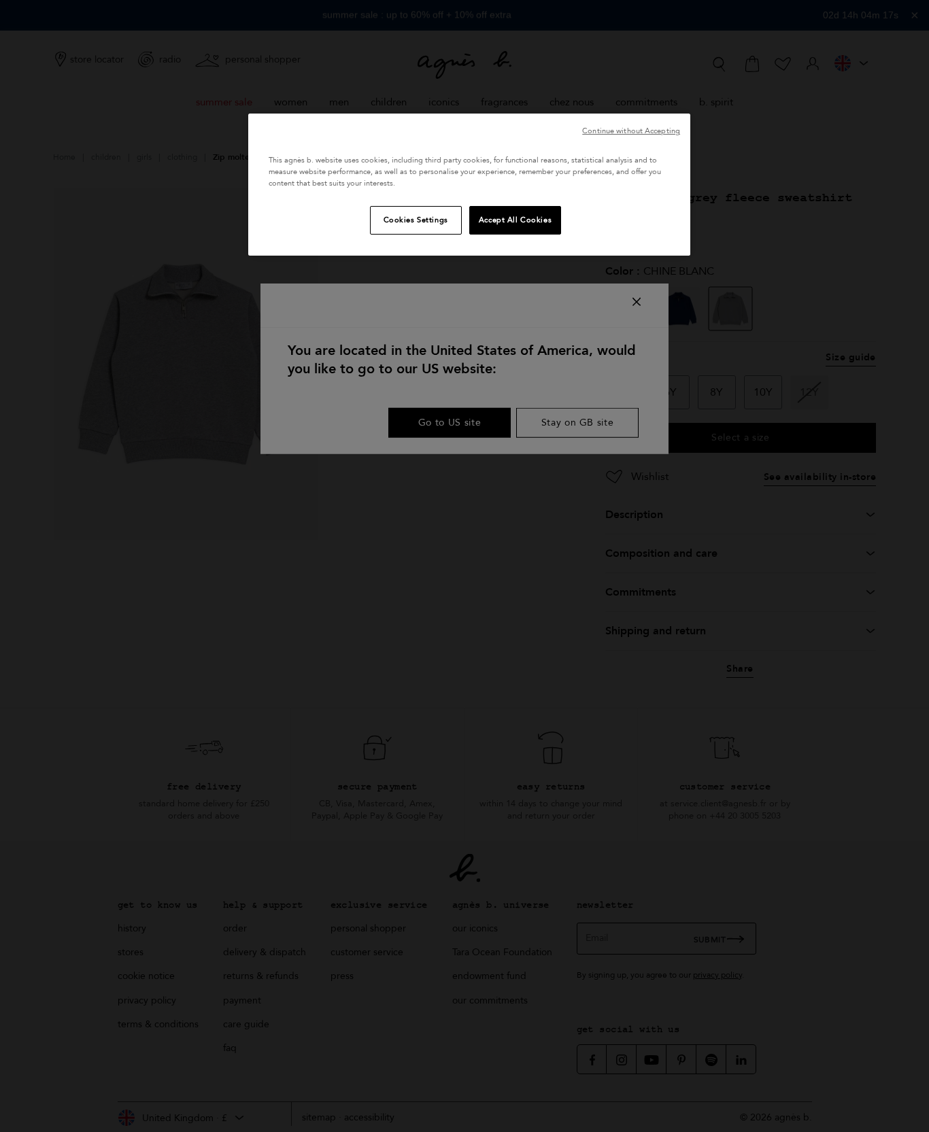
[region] (469, 185)
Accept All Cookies (515, 220)
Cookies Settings (416, 220)
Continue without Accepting (631, 131)
